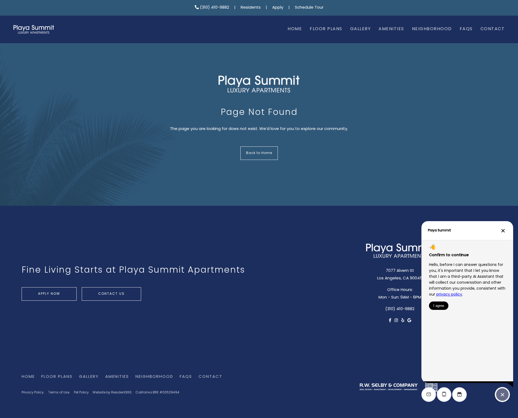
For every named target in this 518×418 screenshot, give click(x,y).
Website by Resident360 (112, 392)
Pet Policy (81, 392)
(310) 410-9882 (214, 7)
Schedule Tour (309, 7)
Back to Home (259, 153)
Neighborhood (432, 29)
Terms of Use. (59, 392)
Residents (251, 7)
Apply (277, 7)
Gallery (360, 29)
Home (295, 29)
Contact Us (111, 294)
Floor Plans (326, 29)
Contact (492, 29)
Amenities (391, 29)
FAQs (466, 29)
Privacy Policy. (33, 392)
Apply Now (49, 294)
